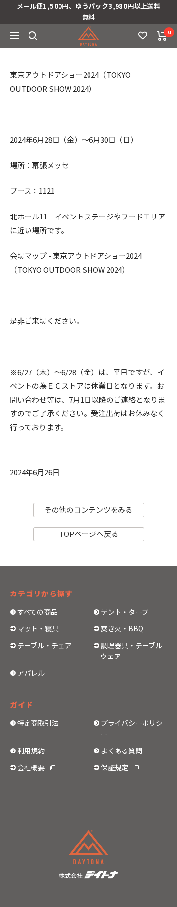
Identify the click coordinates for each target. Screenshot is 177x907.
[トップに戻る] (92, 849)
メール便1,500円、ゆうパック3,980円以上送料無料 (88, 11)
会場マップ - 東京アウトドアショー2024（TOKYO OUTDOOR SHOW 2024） (76, 262)
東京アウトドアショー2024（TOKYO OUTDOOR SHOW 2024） (70, 81)
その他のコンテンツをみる (88, 509)
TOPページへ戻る (88, 534)
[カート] (162, 36)
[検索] (33, 35)
